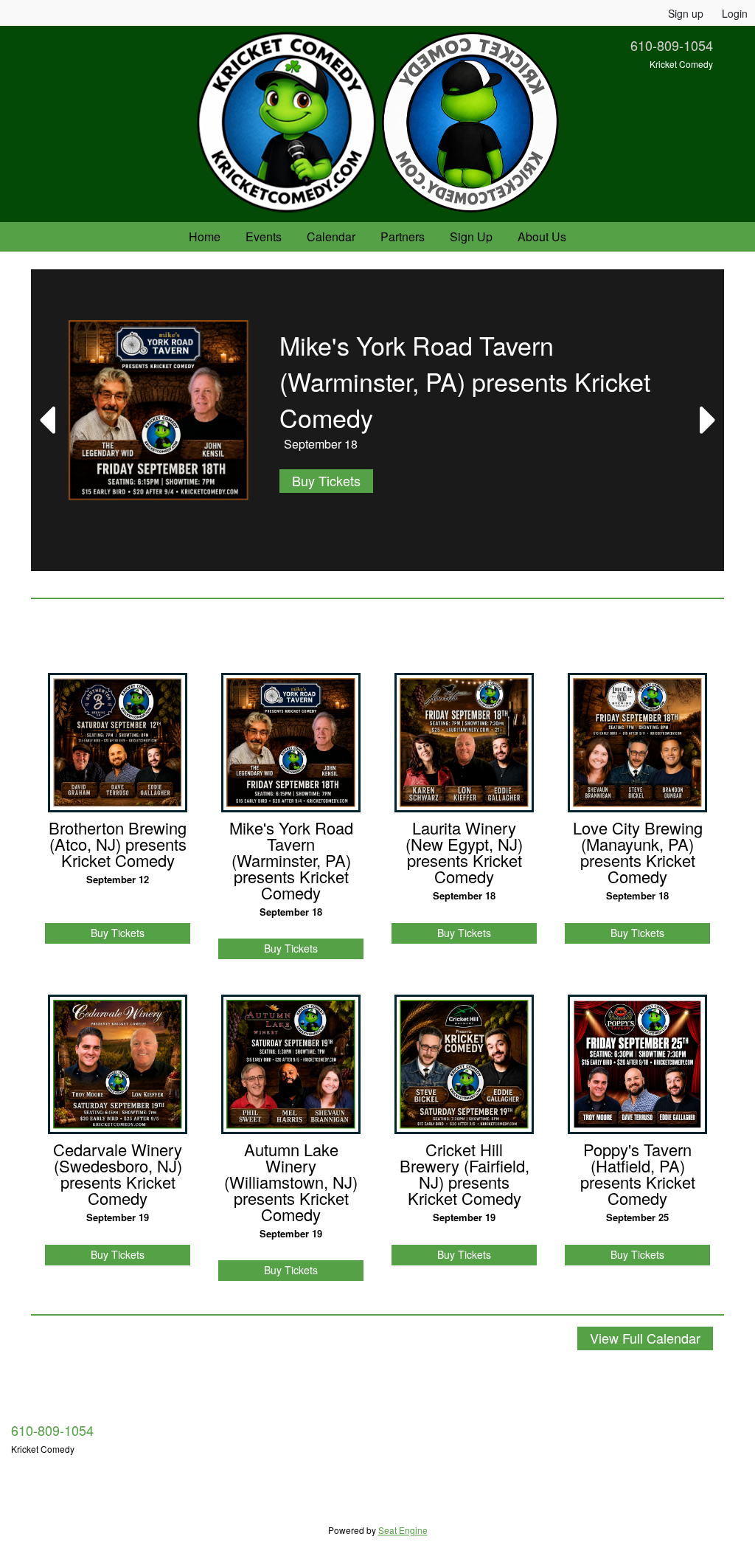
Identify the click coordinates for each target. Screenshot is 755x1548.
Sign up (685, 13)
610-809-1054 (671, 45)
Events (264, 236)
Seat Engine (403, 1530)
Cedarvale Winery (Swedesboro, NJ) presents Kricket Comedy (117, 1173)
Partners (402, 236)
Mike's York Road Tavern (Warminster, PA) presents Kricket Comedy (291, 860)
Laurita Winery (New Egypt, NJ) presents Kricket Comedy (464, 852)
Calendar (331, 236)
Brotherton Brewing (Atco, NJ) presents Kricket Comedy (118, 844)
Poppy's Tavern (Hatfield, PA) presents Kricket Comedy (637, 1173)
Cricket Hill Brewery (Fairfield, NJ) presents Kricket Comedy (464, 1173)
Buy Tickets (326, 480)
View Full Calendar (645, 1337)
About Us (542, 236)
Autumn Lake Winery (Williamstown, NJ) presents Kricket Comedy (291, 1182)
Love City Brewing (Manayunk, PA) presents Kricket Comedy (638, 852)
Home (204, 236)
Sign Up (471, 236)
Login (735, 13)
